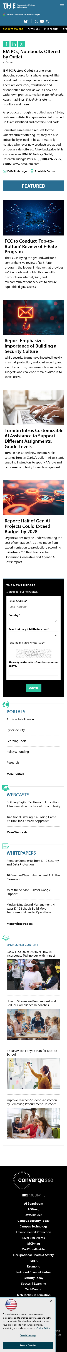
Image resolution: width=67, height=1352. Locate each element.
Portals (16, 711)
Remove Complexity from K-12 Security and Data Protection (33, 863)
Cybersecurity (16, 730)
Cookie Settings (28, 1335)
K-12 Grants (51, 29)
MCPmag (33, 1243)
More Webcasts (17, 832)
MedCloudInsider (33, 1249)
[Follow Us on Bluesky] (26, 21)
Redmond (33, 1266)
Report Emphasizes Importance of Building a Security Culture (30, 345)
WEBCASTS (18, 794)
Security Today (33, 1278)
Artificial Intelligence (20, 719)
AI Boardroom (33, 1203)
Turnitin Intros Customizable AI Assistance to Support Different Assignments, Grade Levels (34, 438)
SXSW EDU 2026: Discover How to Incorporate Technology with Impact (31, 953)
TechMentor (33, 1289)
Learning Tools (16, 741)
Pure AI (33, 1261)
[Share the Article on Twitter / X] (21, 44)
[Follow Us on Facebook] (31, 21)
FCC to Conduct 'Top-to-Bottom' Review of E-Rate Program (31, 246)
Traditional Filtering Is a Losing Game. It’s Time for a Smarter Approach (32, 819)
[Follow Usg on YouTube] (42, 21)
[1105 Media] (33, 1195)
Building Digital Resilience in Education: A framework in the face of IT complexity (33, 804)
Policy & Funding (18, 752)
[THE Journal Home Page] (19, 6)
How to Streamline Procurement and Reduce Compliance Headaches (31, 1003)
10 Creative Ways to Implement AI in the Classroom (33, 877)
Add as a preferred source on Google (23, 14)
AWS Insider (33, 1215)
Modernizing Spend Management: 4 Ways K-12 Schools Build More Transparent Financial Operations (31, 908)
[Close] (51, 1301)
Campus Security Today (33, 1221)
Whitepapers (21, 853)
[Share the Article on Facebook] (6, 44)
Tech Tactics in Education (34, 1295)
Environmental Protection (33, 1232)
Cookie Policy (43, 1328)
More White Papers (20, 924)
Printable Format (45, 171)
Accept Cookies (28, 1345)
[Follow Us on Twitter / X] (36, 21)
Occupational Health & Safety (33, 1255)
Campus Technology (34, 1226)
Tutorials (34, 29)
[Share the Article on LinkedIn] (14, 44)
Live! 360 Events (33, 1238)
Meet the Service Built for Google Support (29, 892)
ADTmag (33, 1209)
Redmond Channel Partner (34, 1272)
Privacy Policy (36, 642)
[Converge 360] (33, 1180)
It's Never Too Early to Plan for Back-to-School (32, 1052)
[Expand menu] (62, 6)
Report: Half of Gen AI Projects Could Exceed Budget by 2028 (27, 525)
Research (13, 762)
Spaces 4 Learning (33, 1283)
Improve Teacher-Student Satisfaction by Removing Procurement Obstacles (32, 1102)
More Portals (15, 774)
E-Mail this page (17, 171)
